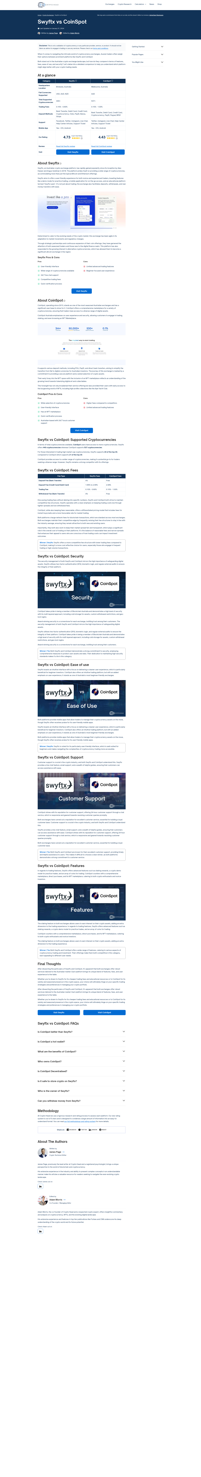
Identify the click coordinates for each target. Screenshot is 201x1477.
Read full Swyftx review (65, 146)
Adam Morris (74, 33)
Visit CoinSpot (108, 152)
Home (39, 15)
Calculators (139, 4)
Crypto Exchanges (48, 15)
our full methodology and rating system (79, 1121)
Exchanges (110, 4)
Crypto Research (124, 4)
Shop (159, 4)
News (151, 4)
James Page (53, 33)
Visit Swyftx (72, 152)
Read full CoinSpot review (101, 146)
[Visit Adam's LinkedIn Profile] (40, 1231)
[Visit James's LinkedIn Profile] (40, 1186)
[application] (145, 4)
